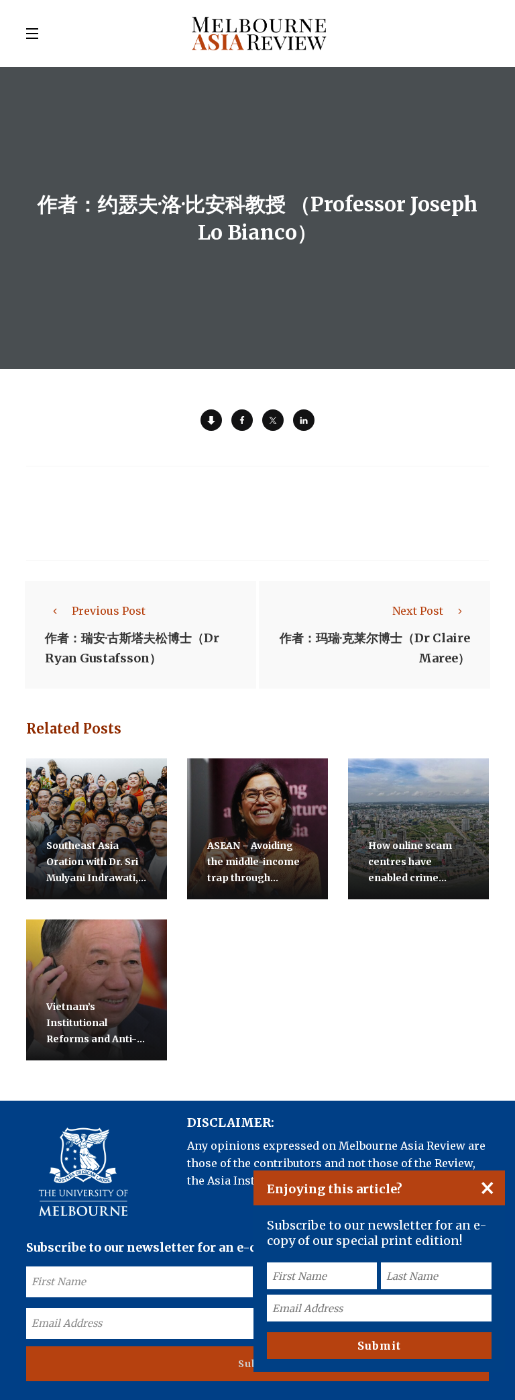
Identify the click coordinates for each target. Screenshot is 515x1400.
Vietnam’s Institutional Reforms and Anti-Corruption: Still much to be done (91, 1039)
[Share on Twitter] (273, 420)
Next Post (417, 610)
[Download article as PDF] (211, 420)
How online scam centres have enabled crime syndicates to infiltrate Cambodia (416, 878)
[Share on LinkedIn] (303, 420)
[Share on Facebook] (242, 420)
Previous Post (109, 610)
